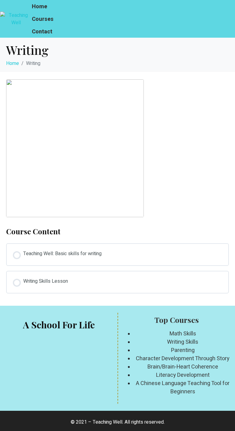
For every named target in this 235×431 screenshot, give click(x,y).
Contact (42, 31)
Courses (43, 19)
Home (39, 6)
